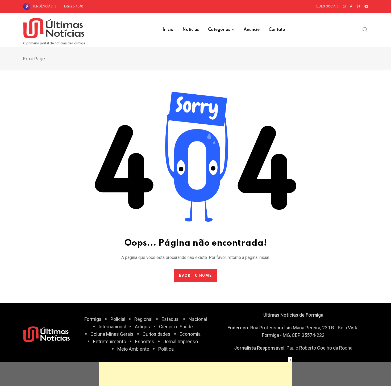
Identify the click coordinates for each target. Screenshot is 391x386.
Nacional (198, 319)
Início (168, 30)
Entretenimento (109, 341)
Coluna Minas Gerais (112, 334)
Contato (277, 30)
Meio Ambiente (133, 349)
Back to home (195, 275)
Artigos (142, 326)
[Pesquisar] (365, 29)
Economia (190, 334)
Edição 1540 (73, 6)
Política (166, 349)
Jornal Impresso (180, 341)
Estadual (170, 319)
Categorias (219, 30)
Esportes (144, 341)
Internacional (112, 326)
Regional (143, 319)
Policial (117, 319)
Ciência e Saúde (176, 326)
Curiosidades (156, 334)
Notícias (190, 30)
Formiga (92, 319)
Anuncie (252, 30)
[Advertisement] (195, 374)
